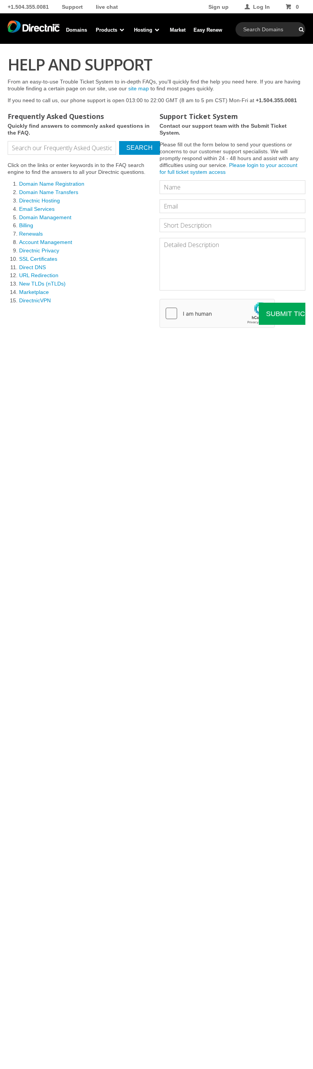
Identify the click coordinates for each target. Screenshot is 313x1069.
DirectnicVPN (35, 300)
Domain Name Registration (51, 184)
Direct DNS (32, 267)
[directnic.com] (34, 30)
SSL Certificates (38, 259)
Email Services (37, 209)
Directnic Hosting (39, 200)
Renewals (31, 234)
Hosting (144, 30)
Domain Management (45, 217)
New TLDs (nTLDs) (42, 284)
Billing (26, 225)
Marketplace (34, 292)
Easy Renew (208, 30)
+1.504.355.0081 (28, 7)
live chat (107, 7)
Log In (261, 7)
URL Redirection (38, 275)
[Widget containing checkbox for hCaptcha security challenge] (217, 313)
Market (178, 30)
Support (72, 7)
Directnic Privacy (39, 250)
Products (107, 30)
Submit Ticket (285, 314)
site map (138, 88)
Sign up (218, 7)
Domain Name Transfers (48, 192)
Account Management (45, 242)
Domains (76, 30)
